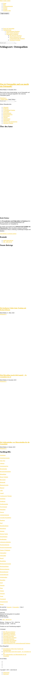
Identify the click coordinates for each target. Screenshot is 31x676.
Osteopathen (3, 553)
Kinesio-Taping (4, 534)
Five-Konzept (3, 506)
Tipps (1, 588)
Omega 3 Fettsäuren (5, 550)
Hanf (1, 523)
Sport (1, 582)
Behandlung (3, 474)
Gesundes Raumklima (5, 517)
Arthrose (2, 463)
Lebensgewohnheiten (5, 542)
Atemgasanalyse (4, 466)
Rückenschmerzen (7, 114)
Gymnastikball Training (9, 110)
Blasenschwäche (4, 485)
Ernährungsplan (4, 504)
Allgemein (5, 107)
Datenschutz (6, 672)
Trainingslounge (7, 30)
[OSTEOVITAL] (12, 25)
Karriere (5, 7)
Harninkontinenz (4, 525)
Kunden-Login (7, 10)
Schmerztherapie (4, 574)
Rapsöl (1, 558)
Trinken (2, 591)
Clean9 (2, 493)
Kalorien (2, 531)
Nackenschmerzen (4, 544)
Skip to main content (5, 0)
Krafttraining (3, 539)
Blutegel (2, 487)
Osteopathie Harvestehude (9, 640)
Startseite (9, 607)
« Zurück (2, 99)
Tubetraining (6, 120)
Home (4, 3)
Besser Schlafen (4, 477)
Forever (2, 512)
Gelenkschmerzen (4, 515)
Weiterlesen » (3, 98)
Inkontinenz (3, 528)
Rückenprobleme (4, 566)
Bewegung (2, 479)
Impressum (6, 674)
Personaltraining (7, 113)
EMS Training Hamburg (12, 32)
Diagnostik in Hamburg (12, 34)
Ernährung (6, 108)
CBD (1, 490)
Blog (4, 5)
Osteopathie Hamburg (8, 639)
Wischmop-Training (8, 123)
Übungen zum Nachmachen (10, 121)
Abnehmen (3, 455)
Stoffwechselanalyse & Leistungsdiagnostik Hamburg (17, 37)
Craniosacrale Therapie (6, 496)
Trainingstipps (6, 118)
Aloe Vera (2, 460)
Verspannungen (4, 601)
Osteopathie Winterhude (9, 642)
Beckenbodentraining (5, 471)
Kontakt (5, 9)
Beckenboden (3, 469)
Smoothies (2, 580)
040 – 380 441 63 (7, 619)
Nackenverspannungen (6, 547)
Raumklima (3, 561)
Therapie (5, 117)
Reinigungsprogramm (5, 563)
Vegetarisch (3, 599)
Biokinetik (2, 482)
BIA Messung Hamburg (16, 35)
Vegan (1, 596)
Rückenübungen (4, 572)
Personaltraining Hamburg (13, 31)
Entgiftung (2, 498)
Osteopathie (6, 111)
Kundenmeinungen (8, 6)
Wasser (2, 604)
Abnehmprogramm (5, 458)
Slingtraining (6, 116)
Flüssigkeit (2, 509)
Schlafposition (3, 577)
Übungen (2, 593)
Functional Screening (15, 40)
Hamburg (2, 520)
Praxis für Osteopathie (8, 28)
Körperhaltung (3, 536)
